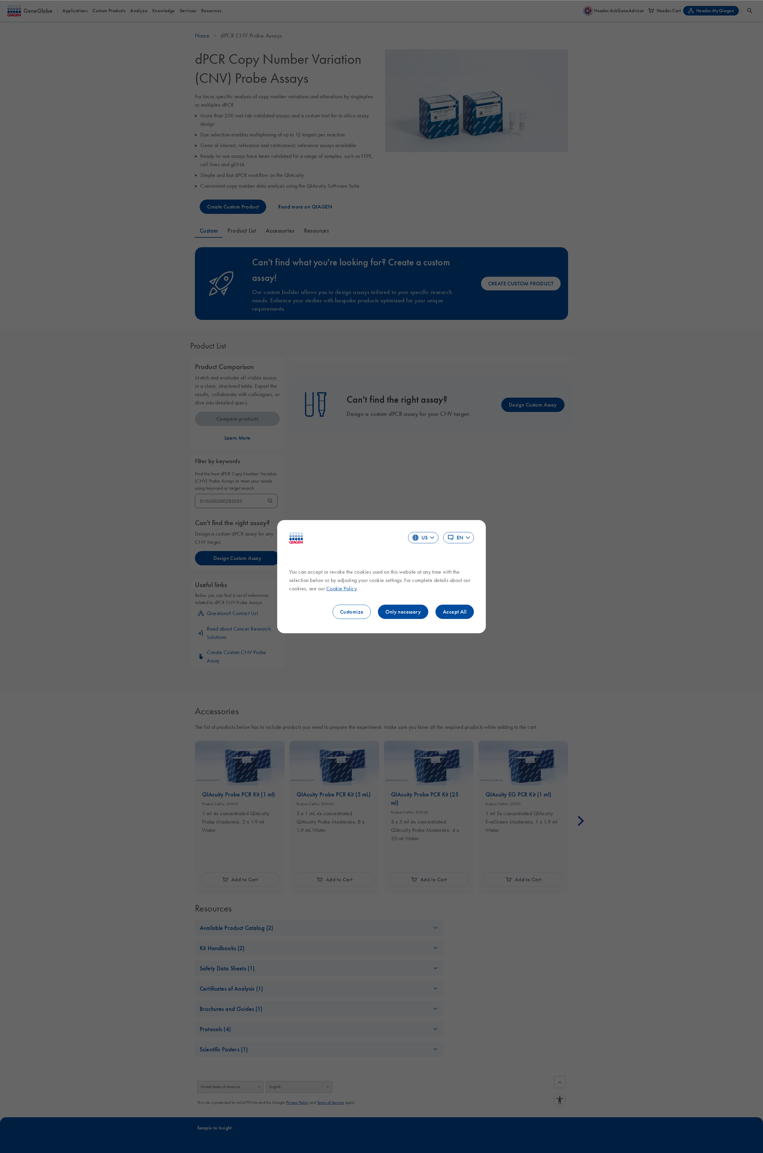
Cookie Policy (341, 588)
